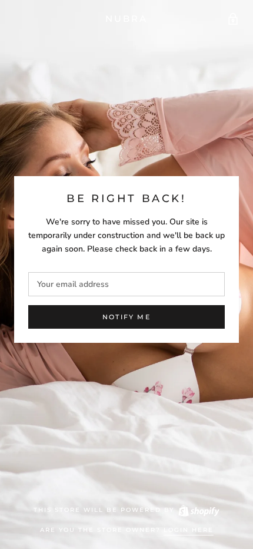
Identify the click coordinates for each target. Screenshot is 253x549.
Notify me (126, 317)
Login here (189, 530)
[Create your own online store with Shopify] (198, 510)
